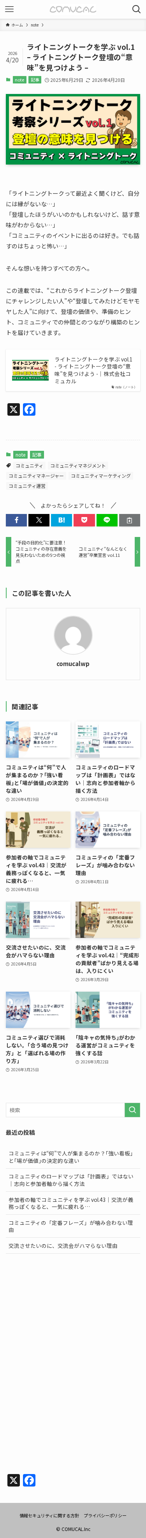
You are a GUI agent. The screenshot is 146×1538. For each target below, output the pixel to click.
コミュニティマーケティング (101, 475)
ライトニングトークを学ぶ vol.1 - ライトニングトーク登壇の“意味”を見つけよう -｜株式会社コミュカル (94, 370)
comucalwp (73, 663)
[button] (16, 520)
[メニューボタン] (9, 9)
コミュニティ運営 (27, 485)
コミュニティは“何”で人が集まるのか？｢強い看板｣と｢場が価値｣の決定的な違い (71, 1156)
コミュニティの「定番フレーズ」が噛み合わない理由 (71, 1226)
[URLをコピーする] (129, 520)
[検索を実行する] (132, 1110)
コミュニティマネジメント (78, 465)
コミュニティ (29, 465)
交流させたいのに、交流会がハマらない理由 (63, 1245)
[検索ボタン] (136, 9)
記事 (35, 79)
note (19, 79)
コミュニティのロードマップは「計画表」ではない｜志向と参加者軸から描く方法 (71, 1179)
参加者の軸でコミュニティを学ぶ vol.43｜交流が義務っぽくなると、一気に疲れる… (71, 1203)
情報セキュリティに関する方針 (49, 1515)
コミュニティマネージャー (36, 475)
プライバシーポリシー (105, 1515)
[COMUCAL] (73, 9)
